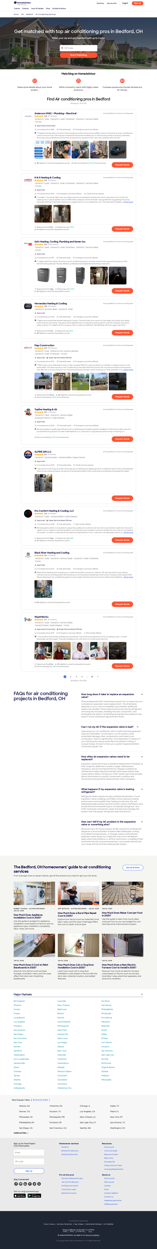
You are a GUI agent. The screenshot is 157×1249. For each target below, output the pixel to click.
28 (92, 677)
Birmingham (19, 1001)
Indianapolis (19, 1088)
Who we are (109, 1182)
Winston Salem (64, 1071)
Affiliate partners (111, 1204)
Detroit (60, 1017)
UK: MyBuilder (109, 1224)
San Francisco (20, 1038)
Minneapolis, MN (57, 1117)
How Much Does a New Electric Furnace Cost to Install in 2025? (119, 966)
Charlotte (62, 1059)
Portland (105, 1001)
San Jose (18, 1042)
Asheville (61, 1055)
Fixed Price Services (69, 1154)
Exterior (25, 8)
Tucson (17, 1009)
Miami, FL (114, 1111)
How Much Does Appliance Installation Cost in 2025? (28, 916)
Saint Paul (62, 1030)
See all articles (133, 867)
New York (61, 1051)
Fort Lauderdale (21, 1059)
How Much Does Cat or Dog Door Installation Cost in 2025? (76, 966)
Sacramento (19, 1030)
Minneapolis (63, 1026)
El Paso (104, 1038)
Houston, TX (55, 1111)
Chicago (18, 1084)
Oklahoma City (64, 1088)
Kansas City (62, 1034)
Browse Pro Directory (69, 1151)
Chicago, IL (85, 1106)
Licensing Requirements (113, 1169)
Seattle (104, 1071)
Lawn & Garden (37, 8)
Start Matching (78, 55)
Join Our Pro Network (70, 1182)
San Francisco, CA (58, 1128)
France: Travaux (49, 1224)
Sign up (29, 1171)
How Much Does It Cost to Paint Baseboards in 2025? (31, 966)
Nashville (105, 1026)
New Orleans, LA (88, 1117)
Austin (104, 1030)
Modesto (18, 1026)
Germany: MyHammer (64, 1224)
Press (106, 1189)
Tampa (17, 1075)
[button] (43, 149)
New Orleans (63, 1005)
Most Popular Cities (21, 1100)
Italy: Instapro (79, 1224)
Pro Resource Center (69, 1186)
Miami (16, 1067)
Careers (107, 1186)
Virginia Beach (108, 1067)
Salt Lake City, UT (88, 1122)
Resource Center (111, 1154)
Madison (105, 1075)
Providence (106, 1017)
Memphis (105, 1022)
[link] (78, 117)
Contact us (108, 1197)
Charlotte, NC (56, 1106)
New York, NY (116, 1117)
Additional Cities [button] (20, 1133)
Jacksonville (19, 1063)
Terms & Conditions (92, 1235)
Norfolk (104, 1059)
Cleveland (62, 1080)
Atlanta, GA (24, 1106)
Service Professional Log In (72, 1178)
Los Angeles (19, 1022)
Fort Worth (106, 1042)
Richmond (106, 1063)
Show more (128, 202)
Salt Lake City (107, 1055)
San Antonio (107, 1051)
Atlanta (17, 1080)
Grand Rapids (63, 1022)
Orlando (17, 1071)
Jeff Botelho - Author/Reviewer (72, 909)
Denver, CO (24, 1111)
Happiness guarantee (112, 1200)
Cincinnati (62, 1075)
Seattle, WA (85, 1128)
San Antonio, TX (117, 1122)
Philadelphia (107, 1009)
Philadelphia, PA (26, 1122)
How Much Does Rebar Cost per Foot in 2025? (122, 914)
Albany (60, 1046)
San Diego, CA (26, 1128)
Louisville (61, 1001)
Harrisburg (106, 1005)
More (48, 8)
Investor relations (111, 1193)
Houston (105, 1046)
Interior (17, 8)
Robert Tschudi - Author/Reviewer (29, 909)
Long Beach (19, 1017)
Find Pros (65, 1147)
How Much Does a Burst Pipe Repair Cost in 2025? (77, 914)
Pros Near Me (109, 1162)
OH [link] (22, 14)
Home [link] (16, 14)
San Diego (18, 1034)
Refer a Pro (108, 1158)
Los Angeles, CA (87, 1111)
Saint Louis (62, 1038)
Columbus (62, 1084)
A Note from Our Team (113, 1165)
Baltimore (62, 1009)
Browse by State (40, 1100)
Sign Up (137, 3)
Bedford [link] (29, 14)
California (72, 1230)
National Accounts (68, 1193)
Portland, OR (55, 1122)
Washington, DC (117, 1128)
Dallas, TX (114, 1106)
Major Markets (23, 994)
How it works (109, 1178)
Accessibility (90, 1231)
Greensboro (63, 1063)
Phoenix (17, 1005)
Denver (17, 1046)
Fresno (17, 1013)
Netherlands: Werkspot (94, 1224)
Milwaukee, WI (26, 1117)
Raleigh (60, 1067)
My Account (109, 1147)
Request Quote (122, 165)
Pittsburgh (106, 1013)
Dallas (104, 1034)
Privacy (65, 1230)
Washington (19, 1055)
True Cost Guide (110, 1151)
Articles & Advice (59, 8)
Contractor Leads (68, 1189)
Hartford (18, 1051)
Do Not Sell (80, 1230)
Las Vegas (62, 1042)
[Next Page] (97, 676)
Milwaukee (106, 1080)
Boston (60, 1013)
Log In (125, 3)
